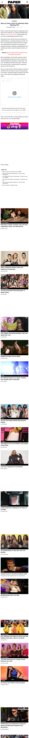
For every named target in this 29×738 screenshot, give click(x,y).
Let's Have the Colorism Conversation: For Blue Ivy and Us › (15, 180)
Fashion (3, 441)
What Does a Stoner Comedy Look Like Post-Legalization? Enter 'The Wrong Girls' (14, 225)
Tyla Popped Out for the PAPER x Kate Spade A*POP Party (14, 444)
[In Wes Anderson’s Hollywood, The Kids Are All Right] (14, 498)
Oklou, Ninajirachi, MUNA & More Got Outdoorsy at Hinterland (12, 268)
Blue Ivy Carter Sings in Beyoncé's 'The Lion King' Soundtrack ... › (14, 174)
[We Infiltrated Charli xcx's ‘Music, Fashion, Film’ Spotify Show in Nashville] (14, 368)
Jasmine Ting (11, 27)
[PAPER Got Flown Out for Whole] (14, 347)
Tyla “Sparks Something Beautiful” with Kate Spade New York (14, 334)
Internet (3, 464)
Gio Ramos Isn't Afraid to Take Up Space (13, 682)
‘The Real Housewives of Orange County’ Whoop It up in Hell (13, 660)
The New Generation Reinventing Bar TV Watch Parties (13, 291)
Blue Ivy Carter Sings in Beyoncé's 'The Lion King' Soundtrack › (14, 183)
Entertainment (5, 222)
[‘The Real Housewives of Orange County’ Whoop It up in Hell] (14, 649)
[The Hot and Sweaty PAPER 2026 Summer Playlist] (14, 411)
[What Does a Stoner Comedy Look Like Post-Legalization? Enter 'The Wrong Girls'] (14, 215)
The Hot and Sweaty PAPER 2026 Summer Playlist (13, 421)
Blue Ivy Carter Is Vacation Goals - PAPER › (12, 171)
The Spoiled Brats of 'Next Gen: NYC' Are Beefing (13, 551)
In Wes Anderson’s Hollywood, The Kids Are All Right (14, 508)
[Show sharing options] (27, 128)
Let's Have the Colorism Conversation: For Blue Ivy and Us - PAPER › (15, 177)
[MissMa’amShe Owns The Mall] (14, 585)
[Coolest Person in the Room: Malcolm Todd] (14, 564)
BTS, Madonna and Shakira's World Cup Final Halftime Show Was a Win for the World (14, 637)
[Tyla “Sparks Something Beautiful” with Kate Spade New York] (14, 323)
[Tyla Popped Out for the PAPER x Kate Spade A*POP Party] (14, 434)
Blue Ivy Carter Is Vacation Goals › (10, 185)
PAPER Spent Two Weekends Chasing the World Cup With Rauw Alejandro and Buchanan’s (13, 725)
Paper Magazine (5, 729)
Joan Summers (5, 554)
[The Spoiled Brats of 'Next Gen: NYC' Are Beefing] (14, 541)
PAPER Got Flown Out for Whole (10, 356)
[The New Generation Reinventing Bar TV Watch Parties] (14, 281)
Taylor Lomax (4, 228)
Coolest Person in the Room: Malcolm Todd (14, 574)
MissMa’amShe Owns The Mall (10, 595)
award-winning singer (10, 34)
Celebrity (14, 21)
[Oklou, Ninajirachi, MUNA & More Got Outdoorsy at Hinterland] (14, 258)
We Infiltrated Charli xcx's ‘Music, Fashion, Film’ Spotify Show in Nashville (13, 378)
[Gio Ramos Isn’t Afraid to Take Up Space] (14, 673)
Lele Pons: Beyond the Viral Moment (12, 466)
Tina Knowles (13, 112)
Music (2, 354)
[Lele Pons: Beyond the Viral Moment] (14, 457)
